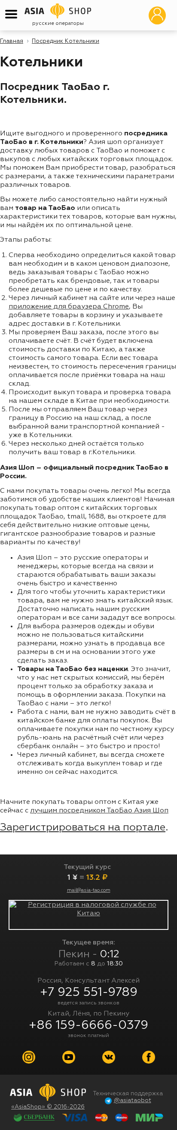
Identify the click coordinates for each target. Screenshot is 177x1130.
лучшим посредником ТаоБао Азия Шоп (99, 810)
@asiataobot (132, 1100)
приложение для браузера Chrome (69, 306)
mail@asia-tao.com (88, 890)
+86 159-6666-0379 (88, 1025)
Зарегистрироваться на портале (82, 827)
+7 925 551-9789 (88, 992)
